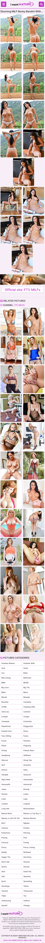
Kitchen (4, 794)
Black (25, 692)
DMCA (26, 940)
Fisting (4, 750)
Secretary (27, 857)
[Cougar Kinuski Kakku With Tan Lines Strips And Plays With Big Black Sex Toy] (11, 437)
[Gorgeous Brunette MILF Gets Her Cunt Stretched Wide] (11, 379)
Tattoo (26, 886)
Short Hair (5, 862)
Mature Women (29, 818)
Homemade (28, 779)
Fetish (3, 746)
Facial (3, 741)
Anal (3, 668)
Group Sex (27, 760)
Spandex (27, 876)
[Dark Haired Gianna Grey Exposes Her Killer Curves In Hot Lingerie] (33, 494)
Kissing (26, 789)
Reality (4, 852)
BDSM (25, 683)
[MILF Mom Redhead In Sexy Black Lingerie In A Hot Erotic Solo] (11, 580)
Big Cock (5, 687)
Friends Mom (28, 750)
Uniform (26, 901)
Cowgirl (4, 716)
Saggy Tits (5, 857)
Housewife (5, 784)
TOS (9, 940)
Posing (26, 842)
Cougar (26, 716)
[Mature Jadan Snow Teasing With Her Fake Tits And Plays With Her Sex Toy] (33, 552)
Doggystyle (28, 726)
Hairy (25, 770)
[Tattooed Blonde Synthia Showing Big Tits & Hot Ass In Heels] (33, 437)
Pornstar (4, 842)
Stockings (5, 886)
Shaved (26, 862)
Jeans (3, 789)
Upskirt (4, 905)
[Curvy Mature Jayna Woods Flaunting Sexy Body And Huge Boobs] (11, 609)
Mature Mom (6, 813)
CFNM (3, 707)
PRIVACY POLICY (17, 940)
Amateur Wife (29, 663)
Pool (25, 838)
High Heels (5, 779)
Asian (25, 668)
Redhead (27, 852)
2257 (30, 940)
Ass (3, 673)
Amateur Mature (8, 663)
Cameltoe (27, 702)
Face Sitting (6, 736)
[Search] (41, 4)
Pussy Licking (29, 847)
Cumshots (27, 721)
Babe (25, 673)
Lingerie (26, 804)
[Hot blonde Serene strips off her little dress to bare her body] (11, 638)
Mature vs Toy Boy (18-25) (33, 813)
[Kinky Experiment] (11, 465)
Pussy (3, 847)
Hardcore (27, 775)
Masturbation (28, 808)
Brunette (4, 702)
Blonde (4, 697)
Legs (25, 799)
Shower (26, 867)
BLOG (5, 940)
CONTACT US (37, 940)
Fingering (27, 746)
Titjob (3, 896)
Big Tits (26, 687)
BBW (3, 683)
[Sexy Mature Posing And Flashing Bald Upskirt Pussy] (33, 609)
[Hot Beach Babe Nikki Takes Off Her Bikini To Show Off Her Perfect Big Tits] (11, 322)
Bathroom (27, 678)
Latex (3, 799)
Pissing (4, 838)
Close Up (5, 712)
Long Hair (5, 808)
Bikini (3, 692)
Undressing (6, 901)
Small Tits (27, 871)
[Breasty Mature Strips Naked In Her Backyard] (33, 379)
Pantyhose (5, 833)
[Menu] (3, 4)
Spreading (27, 881)
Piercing (26, 833)
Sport (3, 881)
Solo (3, 876)
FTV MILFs (19, 305)
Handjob (4, 775)
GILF (3, 765)
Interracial (27, 784)
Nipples (26, 823)
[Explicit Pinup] (11, 494)
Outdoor (4, 828)
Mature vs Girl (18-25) (10, 818)
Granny (4, 770)
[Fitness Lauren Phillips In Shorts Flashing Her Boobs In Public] (11, 552)
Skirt (3, 871)
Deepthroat (6, 726)
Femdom (26, 741)
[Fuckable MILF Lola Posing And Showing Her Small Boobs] (33, 322)
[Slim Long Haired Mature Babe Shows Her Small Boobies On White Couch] (33, 523)
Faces (25, 736)
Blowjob (26, 697)
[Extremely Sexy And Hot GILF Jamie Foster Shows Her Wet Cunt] (11, 350)
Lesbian (4, 804)
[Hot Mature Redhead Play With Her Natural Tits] (33, 465)
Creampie (5, 721)
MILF (3, 823)
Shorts (4, 867)
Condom (26, 712)
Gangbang (5, 755)
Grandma (27, 765)
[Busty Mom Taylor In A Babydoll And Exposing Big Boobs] (33, 408)
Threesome (28, 891)
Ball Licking (6, 678)
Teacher (4, 891)
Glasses (4, 760)
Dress (25, 731)
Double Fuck (6, 731)
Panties (26, 828)
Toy (24, 896)
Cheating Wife (29, 707)
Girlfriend (27, 755)
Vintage (26, 905)
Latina (25, 794)
